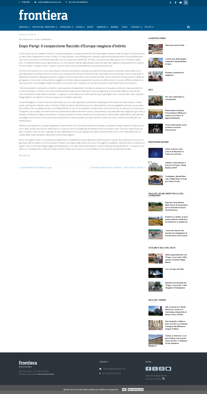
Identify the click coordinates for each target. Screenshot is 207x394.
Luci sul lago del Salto (174, 269)
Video (124, 27)
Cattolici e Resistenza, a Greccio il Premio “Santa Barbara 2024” (175, 165)
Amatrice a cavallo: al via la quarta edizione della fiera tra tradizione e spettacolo (176, 219)
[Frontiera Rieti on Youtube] (180, 2)
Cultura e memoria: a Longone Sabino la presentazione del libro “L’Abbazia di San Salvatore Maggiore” (167, 341)
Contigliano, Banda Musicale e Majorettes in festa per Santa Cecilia (176, 179)
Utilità (148, 27)
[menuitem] (24, 27)
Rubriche (101, 27)
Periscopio (65, 27)
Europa (23, 155)
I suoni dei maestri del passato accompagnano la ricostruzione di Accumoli (176, 233)
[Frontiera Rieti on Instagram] (186, 2)
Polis (28, 155)
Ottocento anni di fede (174, 45)
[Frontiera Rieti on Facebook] (175, 2)
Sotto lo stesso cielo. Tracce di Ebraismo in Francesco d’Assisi (174, 151)
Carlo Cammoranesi (44, 39)
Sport (90, 27)
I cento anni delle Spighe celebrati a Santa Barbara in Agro (176, 61)
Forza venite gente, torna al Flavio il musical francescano (176, 127)
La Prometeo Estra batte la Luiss (35, 167)
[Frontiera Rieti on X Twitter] (170, 2)
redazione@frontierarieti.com (49, 2)
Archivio (23, 27)
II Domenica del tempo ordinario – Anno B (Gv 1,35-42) (117, 167)
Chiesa (79, 27)
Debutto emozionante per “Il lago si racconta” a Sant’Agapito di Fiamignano (176, 285)
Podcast (135, 27)
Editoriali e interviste (27, 35)
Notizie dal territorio (44, 27)
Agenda (114, 27)
